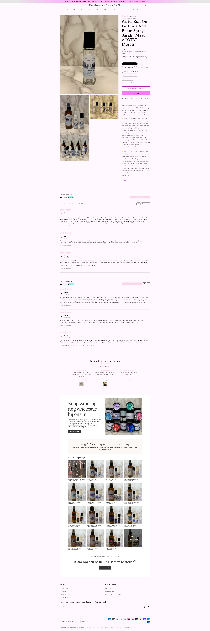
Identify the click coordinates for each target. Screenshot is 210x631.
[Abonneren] (87, 607)
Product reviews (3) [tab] (66, 203)
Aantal (123, 78)
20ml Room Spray (128, 67)
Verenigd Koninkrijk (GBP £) (68, 621)
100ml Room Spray (143, 67)
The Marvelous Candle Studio (69, 627)
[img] (105, 364)
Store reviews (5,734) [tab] (77, 203)
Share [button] (125, 180)
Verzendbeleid (119, 627)
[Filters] (138, 203)
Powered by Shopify (80, 627)
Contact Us (108, 588)
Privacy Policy (63, 594)
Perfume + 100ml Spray (130, 75)
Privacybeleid (100, 627)
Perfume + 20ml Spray (130, 71)
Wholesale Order (109, 591)
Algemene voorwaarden (109, 627)
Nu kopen (136, 93)
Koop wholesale (74, 431)
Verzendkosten (131, 51)
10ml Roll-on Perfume (130, 64)
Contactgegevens (127, 627)
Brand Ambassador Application (113, 594)
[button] (61, 5)
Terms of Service (64, 597)
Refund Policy (63, 591)
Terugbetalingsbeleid (90, 627)
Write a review (140, 197)
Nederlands (83, 621)
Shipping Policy (64, 588)
